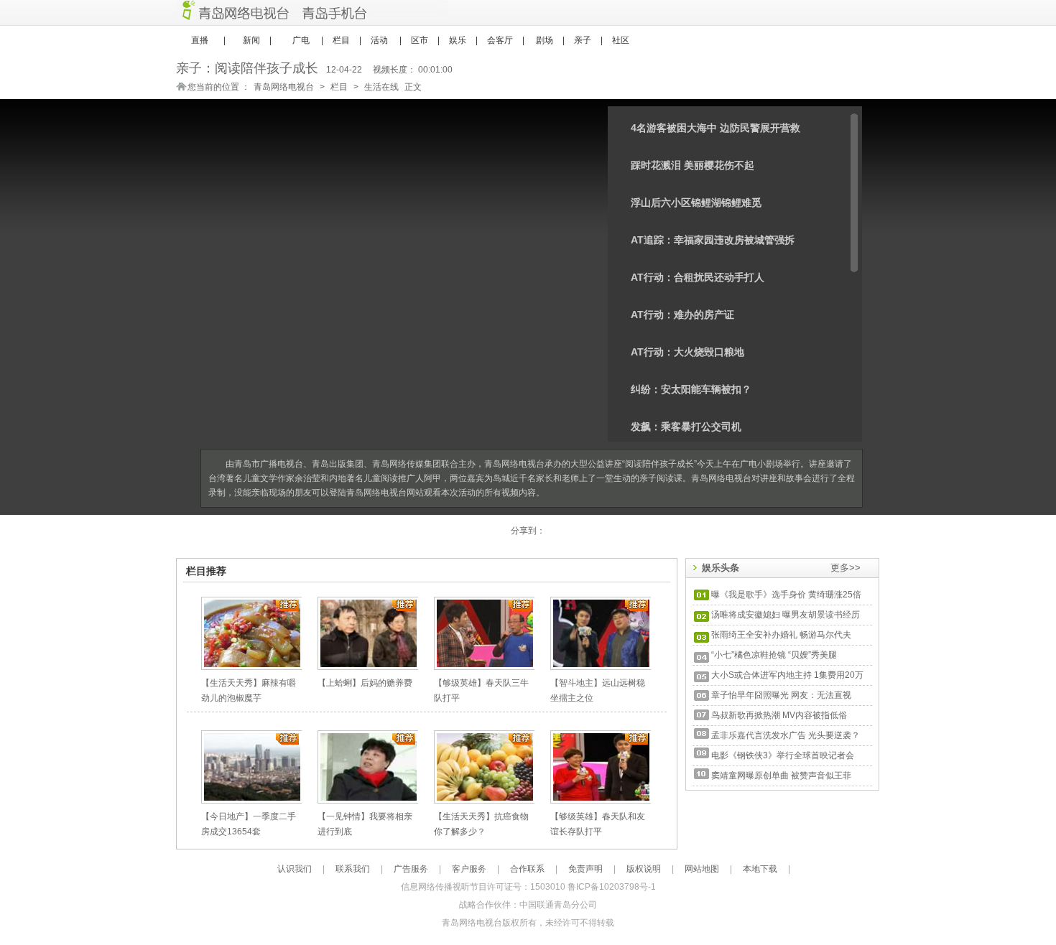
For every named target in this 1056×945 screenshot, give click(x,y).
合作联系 (527, 869)
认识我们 (294, 869)
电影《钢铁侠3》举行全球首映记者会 (782, 755)
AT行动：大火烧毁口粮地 (687, 352)
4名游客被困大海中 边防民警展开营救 (715, 128)
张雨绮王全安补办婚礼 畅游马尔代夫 (781, 635)
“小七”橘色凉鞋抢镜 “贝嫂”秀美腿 (774, 655)
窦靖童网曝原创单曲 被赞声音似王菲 (781, 776)
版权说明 (643, 869)
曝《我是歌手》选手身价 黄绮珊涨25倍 (786, 595)
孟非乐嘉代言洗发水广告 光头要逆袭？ (785, 735)
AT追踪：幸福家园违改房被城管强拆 (713, 240)
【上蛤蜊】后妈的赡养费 (365, 683)
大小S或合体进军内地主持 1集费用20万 (787, 675)
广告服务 (411, 869)
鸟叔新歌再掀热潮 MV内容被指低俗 (779, 715)
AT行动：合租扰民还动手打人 (697, 277)
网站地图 (702, 869)
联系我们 (352, 869)
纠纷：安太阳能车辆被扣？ (691, 389)
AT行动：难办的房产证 (682, 314)
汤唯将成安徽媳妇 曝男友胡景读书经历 (785, 615)
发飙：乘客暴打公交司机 (686, 426)
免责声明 (585, 869)
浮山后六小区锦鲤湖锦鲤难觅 (696, 202)
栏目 (339, 87)
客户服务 (469, 869)
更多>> (845, 567)
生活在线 (381, 87)
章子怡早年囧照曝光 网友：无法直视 (781, 695)
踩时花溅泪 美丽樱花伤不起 (692, 165)
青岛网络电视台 (284, 87)
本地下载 (760, 869)
